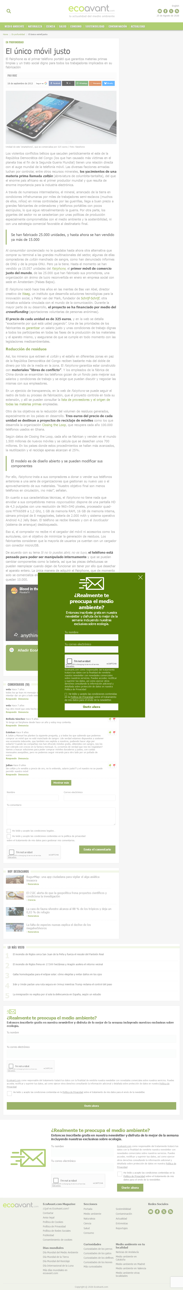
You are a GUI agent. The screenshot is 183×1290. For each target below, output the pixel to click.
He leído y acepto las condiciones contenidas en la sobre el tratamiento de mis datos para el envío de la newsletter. (91, 697)
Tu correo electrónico (78, 644)
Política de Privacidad (75, 689)
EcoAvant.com (72, 669)
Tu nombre (71, 632)
